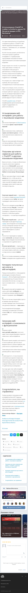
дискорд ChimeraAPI (19, 197)
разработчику (11, 101)
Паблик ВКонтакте (12, 488)
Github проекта (21, 122)
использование (8, 447)
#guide (4, 422)
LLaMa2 (20, 441)
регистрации (7, 450)
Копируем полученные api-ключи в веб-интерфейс (14, 471)
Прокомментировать (16, 36)
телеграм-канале (19, 406)
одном (16, 447)
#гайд (21, 420)
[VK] (14, 434)
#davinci (13, 422)
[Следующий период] (25, 526)
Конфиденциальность (6, 580)
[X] (21, 434)
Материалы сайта (5, 583)
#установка (16, 420)
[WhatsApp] (18, 434)
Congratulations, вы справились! (13, 480)
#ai (9, 420)
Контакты (3, 586)
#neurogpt (5, 420)
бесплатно (17, 444)
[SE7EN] (2, 576)
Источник (5, 428)
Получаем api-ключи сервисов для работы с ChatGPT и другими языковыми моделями (13, 466)
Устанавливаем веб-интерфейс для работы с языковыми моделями (14, 460)
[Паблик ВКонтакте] (4, 488)
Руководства (8, 7)
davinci (13, 441)
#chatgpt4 (17, 418)
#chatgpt (11, 418)
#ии (11, 420)
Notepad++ (5, 277)
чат (24, 401)
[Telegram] (11, 434)
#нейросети (5, 418)
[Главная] (3, 7)
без (10, 444)
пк (22, 447)
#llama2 (8, 422)
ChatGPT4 (7, 441)
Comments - (22, 569)
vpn (5, 444)
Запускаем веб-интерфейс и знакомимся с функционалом (12, 476)
